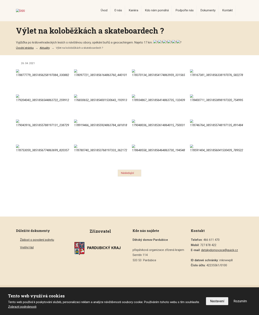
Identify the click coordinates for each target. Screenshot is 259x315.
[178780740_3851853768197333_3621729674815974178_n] (100, 155)
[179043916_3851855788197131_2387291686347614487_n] (42, 129)
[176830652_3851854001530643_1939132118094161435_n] (100, 104)
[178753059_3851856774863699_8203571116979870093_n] (42, 155)
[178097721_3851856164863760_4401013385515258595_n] (100, 79)
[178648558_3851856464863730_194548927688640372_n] (158, 155)
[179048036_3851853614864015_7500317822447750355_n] (158, 129)
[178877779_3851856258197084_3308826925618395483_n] (42, 79)
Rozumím (240, 301)
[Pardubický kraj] (100, 248)
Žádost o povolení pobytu (37, 240)
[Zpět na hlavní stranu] (48, 10)
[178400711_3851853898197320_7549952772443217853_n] (216, 104)
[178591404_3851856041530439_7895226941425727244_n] (216, 155)
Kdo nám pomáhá (157, 10)
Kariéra (133, 10)
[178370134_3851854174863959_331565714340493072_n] (158, 79)
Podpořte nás (185, 10)
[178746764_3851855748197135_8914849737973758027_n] (216, 129)
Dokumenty (208, 10)
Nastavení (217, 301)
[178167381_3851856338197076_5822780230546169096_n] (216, 79)
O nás (118, 10)
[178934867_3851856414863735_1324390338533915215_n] (158, 104)
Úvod (104, 10)
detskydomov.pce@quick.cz (219, 250)
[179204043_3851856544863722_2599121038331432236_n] (42, 104)
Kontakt (227, 10)
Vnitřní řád (27, 247)
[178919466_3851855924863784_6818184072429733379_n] (100, 129)
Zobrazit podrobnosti (22, 307)
